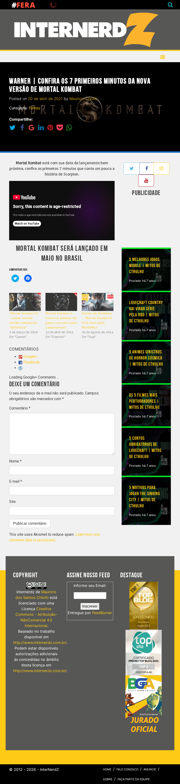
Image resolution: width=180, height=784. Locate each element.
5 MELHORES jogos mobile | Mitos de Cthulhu (144, 266)
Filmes (34, 108)
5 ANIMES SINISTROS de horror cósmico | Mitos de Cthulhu (146, 358)
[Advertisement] (151, 222)
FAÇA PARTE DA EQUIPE (133, 779)
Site (12, 501)
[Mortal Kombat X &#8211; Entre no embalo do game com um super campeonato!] (61, 302)
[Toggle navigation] (88, 29)
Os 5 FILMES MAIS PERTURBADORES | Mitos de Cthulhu (144, 401)
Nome (15, 461)
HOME (107, 769)
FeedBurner (102, 612)
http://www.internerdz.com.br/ (39, 642)
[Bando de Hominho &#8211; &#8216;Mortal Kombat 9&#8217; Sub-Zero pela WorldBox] (97, 302)
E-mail (15, 481)
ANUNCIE (149, 769)
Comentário (19, 408)
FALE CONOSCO (127, 769)
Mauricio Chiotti (83, 98)
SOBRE (107, 779)
